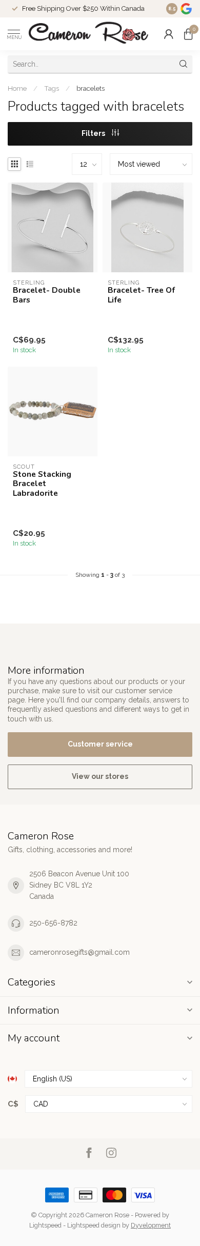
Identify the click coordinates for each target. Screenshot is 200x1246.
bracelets (90, 88)
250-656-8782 (53, 923)
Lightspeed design (94, 1225)
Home (17, 88)
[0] (188, 34)
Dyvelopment (151, 1225)
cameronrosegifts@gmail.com (79, 952)
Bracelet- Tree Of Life (141, 295)
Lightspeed (45, 1225)
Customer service (100, 744)
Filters (94, 133)
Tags (51, 88)
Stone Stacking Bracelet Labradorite (42, 484)
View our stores (100, 776)
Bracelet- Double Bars (47, 295)
